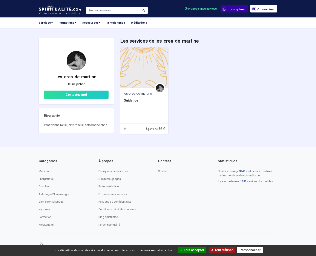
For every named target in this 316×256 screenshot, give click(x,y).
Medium (44, 171)
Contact (163, 171)
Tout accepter (193, 250)
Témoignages (115, 22)
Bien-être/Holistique (51, 201)
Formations (66, 22)
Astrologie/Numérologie (54, 194)
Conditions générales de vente (117, 209)
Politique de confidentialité (114, 201)
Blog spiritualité (108, 217)
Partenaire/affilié (108, 186)
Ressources (90, 22)
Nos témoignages (109, 178)
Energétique (46, 178)
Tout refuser (223, 250)
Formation (45, 217)
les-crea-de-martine (138, 94)
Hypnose (44, 209)
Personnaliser (250, 250)
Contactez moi (76, 94)
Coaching (45, 186)
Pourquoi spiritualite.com (113, 171)
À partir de (155, 129)
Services (45, 22)
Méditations (139, 22)
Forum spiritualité (109, 224)
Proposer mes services (202, 8)
